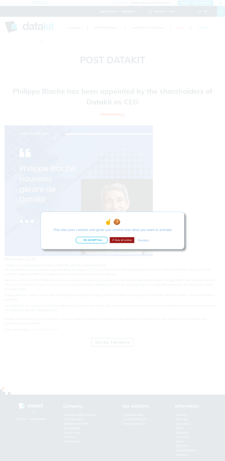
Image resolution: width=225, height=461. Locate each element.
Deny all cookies (123, 240)
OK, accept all (93, 240)
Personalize (143, 240)
